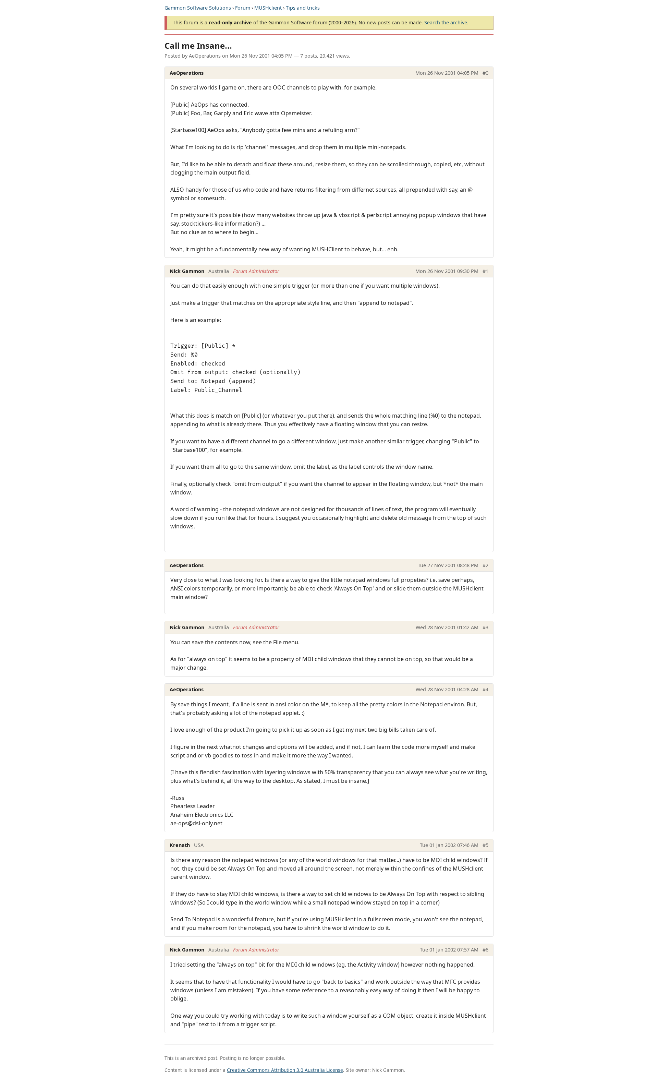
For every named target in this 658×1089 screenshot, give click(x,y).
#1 (485, 271)
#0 (485, 73)
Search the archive (445, 22)
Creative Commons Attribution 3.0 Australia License (285, 1070)
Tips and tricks (303, 7)
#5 (485, 845)
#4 (485, 689)
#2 (485, 565)
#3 (485, 627)
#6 (485, 949)
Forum (242, 7)
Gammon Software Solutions (197, 7)
